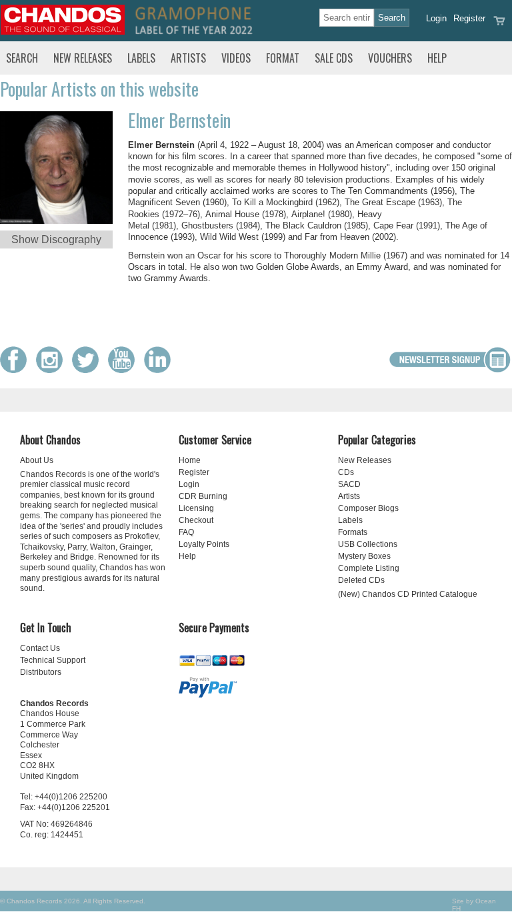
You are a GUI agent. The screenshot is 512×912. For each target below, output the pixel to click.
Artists (188, 58)
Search (22, 58)
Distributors (40, 672)
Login (436, 18)
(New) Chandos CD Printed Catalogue (407, 594)
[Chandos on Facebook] (16, 370)
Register (469, 18)
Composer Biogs (368, 508)
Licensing (196, 508)
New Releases (82, 58)
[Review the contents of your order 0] (499, 25)
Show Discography (56, 239)
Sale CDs (334, 58)
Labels (141, 58)
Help (437, 58)
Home (190, 460)
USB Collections (367, 544)
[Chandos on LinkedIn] (160, 370)
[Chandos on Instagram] (52, 370)
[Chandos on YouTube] (124, 370)
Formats (352, 532)
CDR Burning (203, 496)
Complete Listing (368, 568)
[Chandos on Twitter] (88, 370)
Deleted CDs (361, 580)
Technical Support (52, 660)
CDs (346, 472)
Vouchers (390, 58)
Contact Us (40, 648)
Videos (236, 58)
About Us (36, 460)
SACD (349, 484)
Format (282, 58)
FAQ (186, 532)
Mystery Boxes (364, 556)
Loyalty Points (204, 544)
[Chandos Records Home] (63, 32)
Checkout (196, 520)
